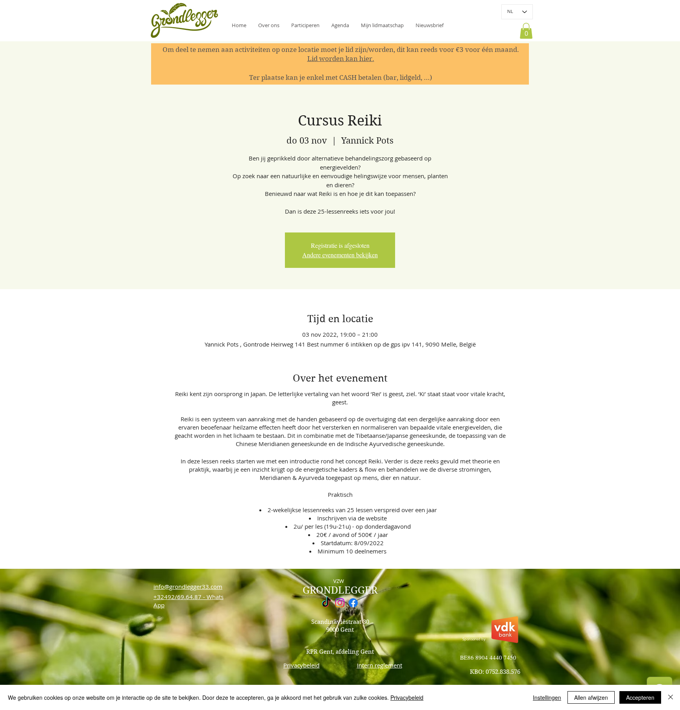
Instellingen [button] (547, 697)
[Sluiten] (670, 697)
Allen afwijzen (591, 697)
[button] (429, 25)
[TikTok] (326, 603)
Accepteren (640, 697)
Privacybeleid (406, 697)
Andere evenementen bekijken (340, 255)
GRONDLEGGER (340, 590)
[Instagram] (340, 603)
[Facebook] (353, 603)
